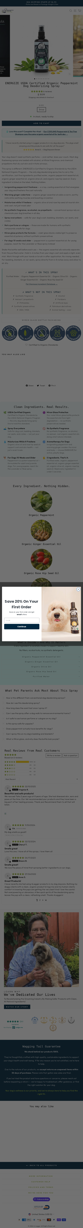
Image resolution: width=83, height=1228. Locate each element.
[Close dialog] (78, 589)
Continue (21, 626)
